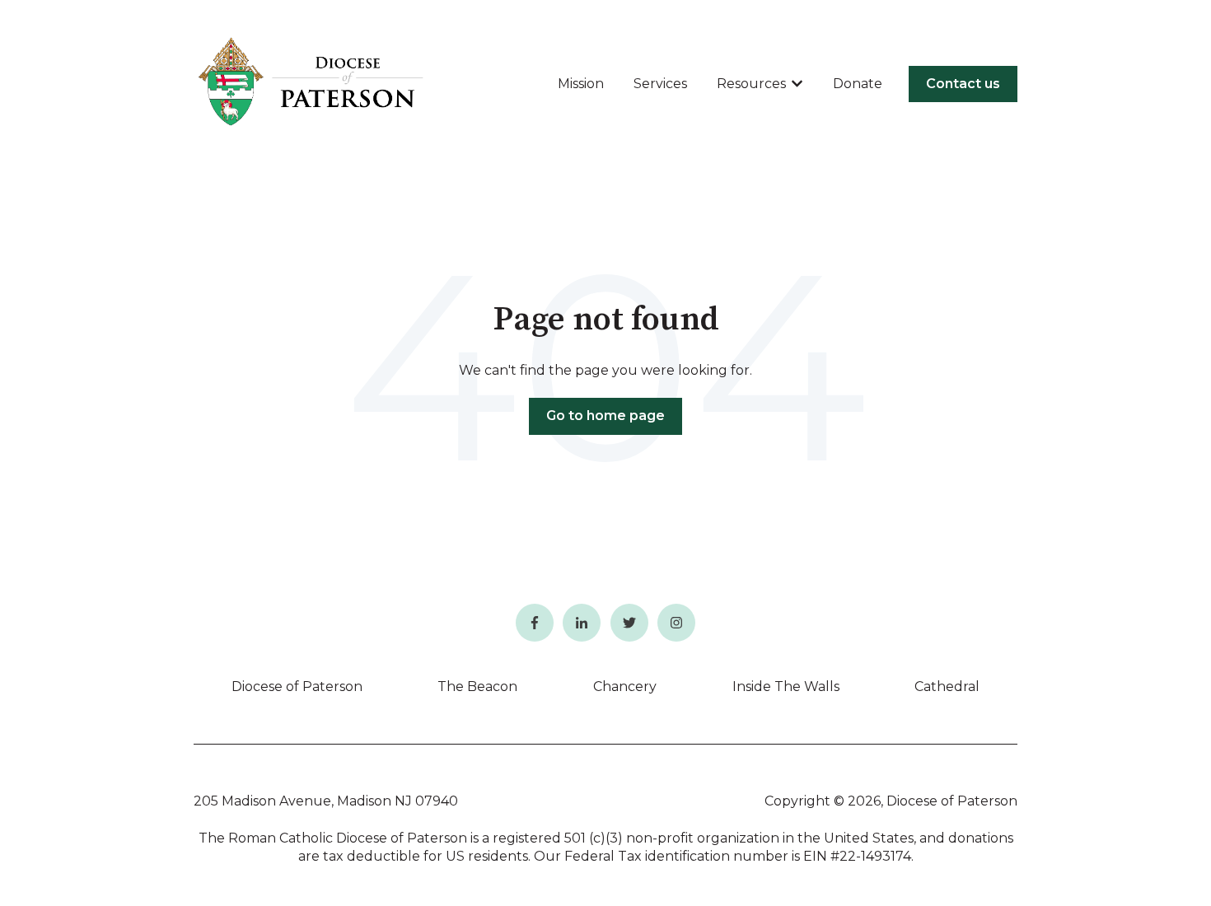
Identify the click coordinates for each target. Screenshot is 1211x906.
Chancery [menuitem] (625, 686)
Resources (751, 83)
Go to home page (605, 415)
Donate (857, 83)
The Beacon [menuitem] (477, 686)
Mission (581, 83)
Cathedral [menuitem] (947, 686)
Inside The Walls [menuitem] (785, 686)
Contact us (963, 83)
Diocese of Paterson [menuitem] (296, 686)
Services (660, 83)
